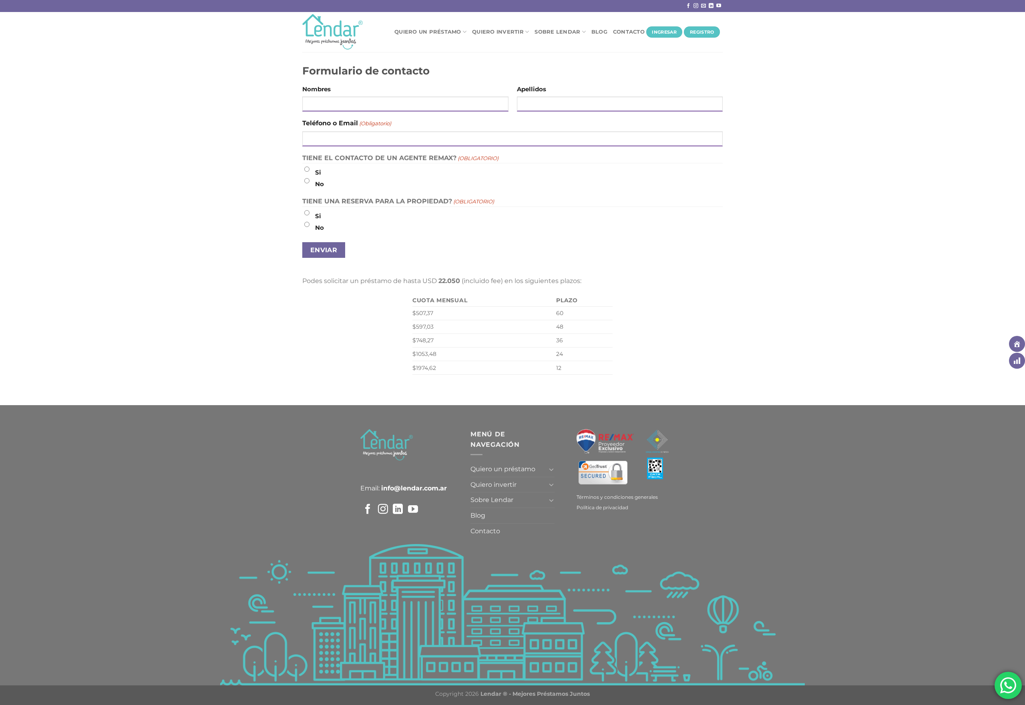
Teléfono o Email (346, 123)
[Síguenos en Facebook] (688, 6)
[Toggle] (551, 469)
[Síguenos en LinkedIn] (711, 6)
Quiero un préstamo (427, 32)
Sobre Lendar (557, 32)
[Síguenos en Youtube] (718, 6)
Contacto (629, 32)
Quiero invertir (498, 32)
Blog (599, 32)
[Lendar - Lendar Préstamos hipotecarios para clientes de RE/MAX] (342, 32)
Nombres (316, 89)
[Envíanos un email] (703, 6)
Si (318, 172)
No (319, 184)
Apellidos (531, 89)
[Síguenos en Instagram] (695, 6)
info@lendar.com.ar (414, 488)
